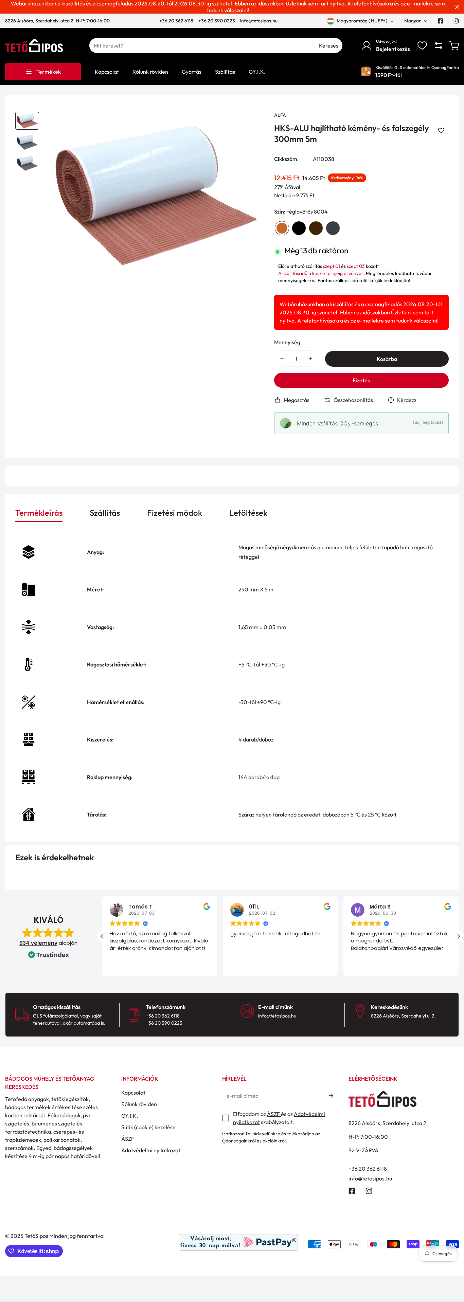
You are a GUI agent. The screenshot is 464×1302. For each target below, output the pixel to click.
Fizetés (361, 380)
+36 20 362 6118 (176, 21)
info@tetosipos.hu (259, 21)
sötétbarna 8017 (316, 228)
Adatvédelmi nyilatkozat (150, 1150)
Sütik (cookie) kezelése (148, 1127)
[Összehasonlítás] (438, 45)
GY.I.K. (129, 1115)
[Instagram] (456, 21)
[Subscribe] (330, 1095)
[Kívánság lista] (422, 45)
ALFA (280, 115)
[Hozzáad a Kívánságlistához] (441, 130)
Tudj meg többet (427, 422)
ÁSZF (127, 1138)
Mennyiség (287, 342)
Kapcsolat (133, 1092)
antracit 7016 (333, 228)
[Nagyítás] (249, 125)
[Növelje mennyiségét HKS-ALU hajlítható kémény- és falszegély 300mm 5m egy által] (310, 358)
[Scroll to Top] (451, 1265)
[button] (455, 45)
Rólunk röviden (139, 1104)
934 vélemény (38, 943)
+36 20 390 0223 (216, 21)
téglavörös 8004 (282, 228)
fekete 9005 (299, 228)
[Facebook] (440, 21)
